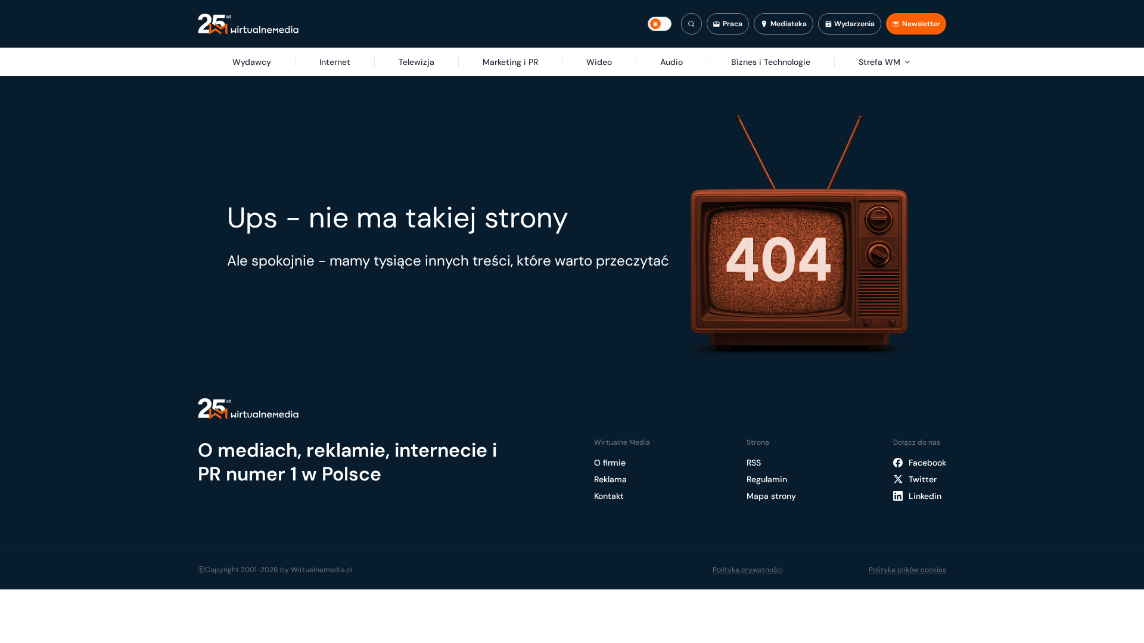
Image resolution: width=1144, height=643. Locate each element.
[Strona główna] (248, 24)
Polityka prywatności (748, 570)
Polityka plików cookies (907, 570)
